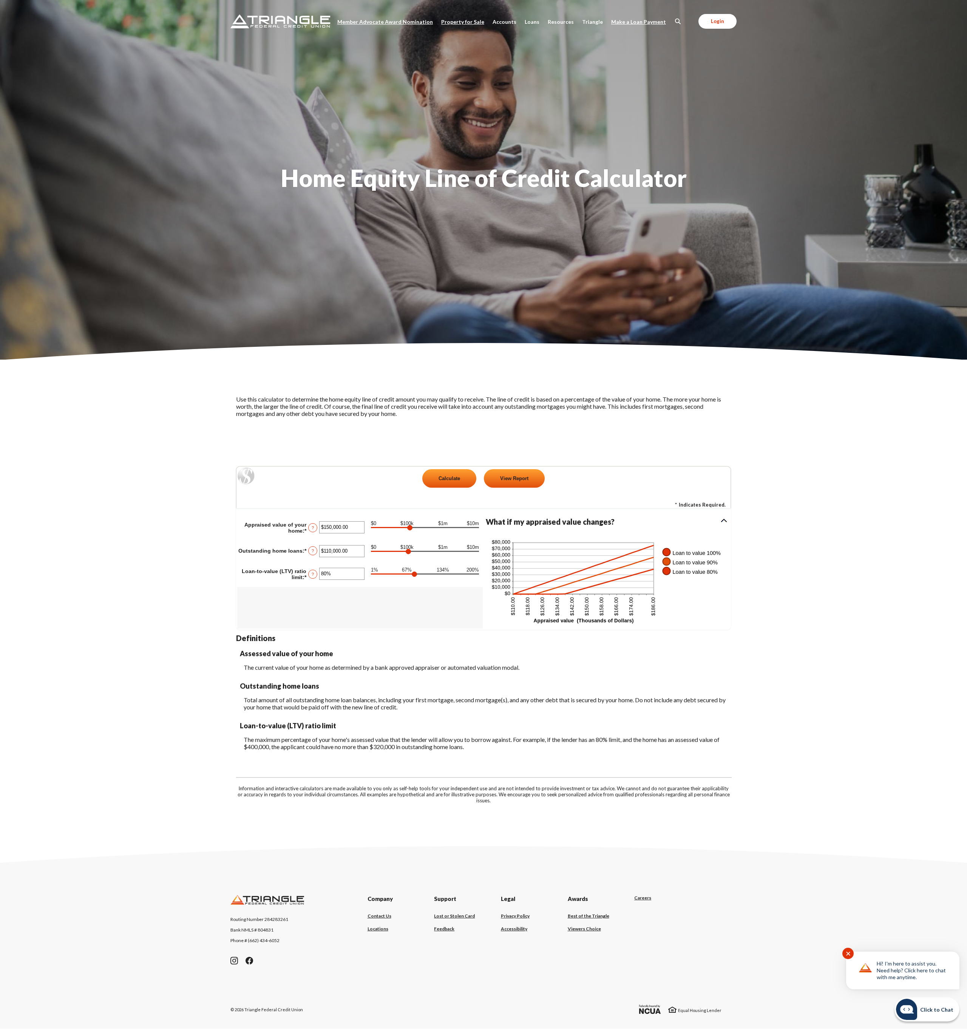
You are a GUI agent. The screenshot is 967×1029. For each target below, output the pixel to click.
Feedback (444, 928)
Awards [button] (578, 898)
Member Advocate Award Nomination (387, 21)
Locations (378, 929)
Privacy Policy (515, 916)
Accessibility (514, 929)
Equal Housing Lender (699, 1010)
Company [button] (380, 898)
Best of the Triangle (588, 916)
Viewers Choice (584, 928)
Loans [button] (532, 22)
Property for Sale (462, 22)
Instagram (234, 960)
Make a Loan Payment (640, 21)
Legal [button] (508, 898)
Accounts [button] (504, 22)
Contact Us (379, 916)
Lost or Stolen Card (454, 916)
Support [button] (445, 898)
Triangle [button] (592, 22)
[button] (607, 521)
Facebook (249, 960)
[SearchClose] (678, 21)
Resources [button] (561, 22)
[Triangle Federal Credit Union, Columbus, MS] (280, 21)
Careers (642, 898)
